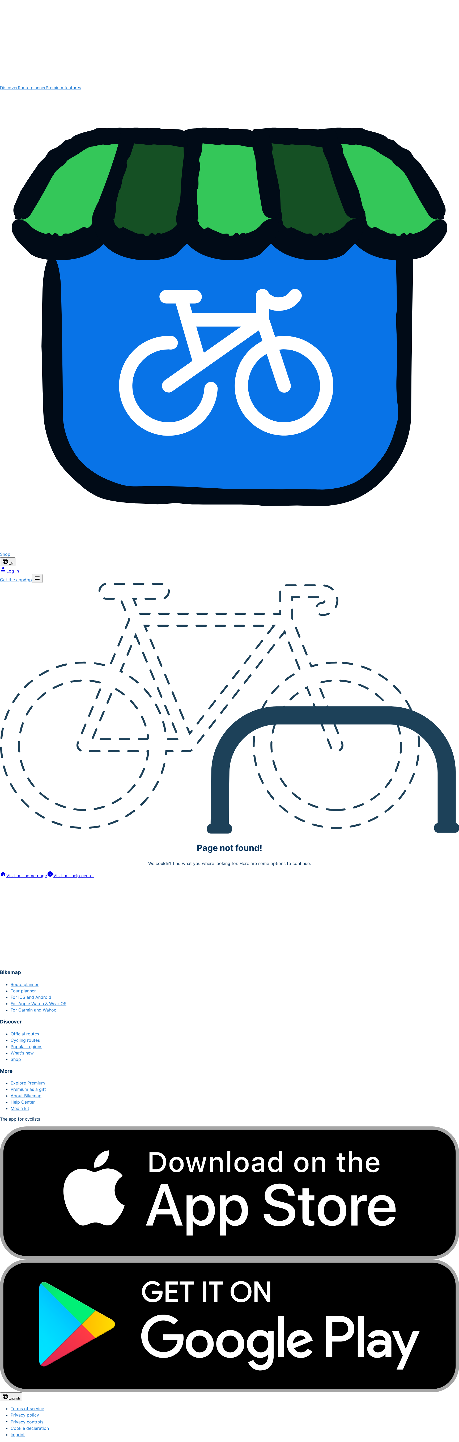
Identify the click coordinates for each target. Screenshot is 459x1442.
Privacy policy (25, 1415)
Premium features (63, 87)
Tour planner (23, 990)
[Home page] (229, 42)
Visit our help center (73, 875)
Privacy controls (27, 1421)
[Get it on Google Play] (229, 1325)
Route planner (32, 87)
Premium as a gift (28, 1089)
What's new (22, 1053)
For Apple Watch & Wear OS (38, 1003)
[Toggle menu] (37, 578)
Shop (16, 1059)
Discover (9, 87)
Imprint (18, 1434)
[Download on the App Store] (229, 1192)
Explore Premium (28, 1083)
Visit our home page (26, 875)
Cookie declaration (30, 1428)
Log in (12, 571)
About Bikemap (26, 1095)
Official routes (25, 1033)
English (14, 1398)
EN (10, 563)
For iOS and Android (31, 997)
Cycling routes (25, 1040)
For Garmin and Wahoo (34, 1010)
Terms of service (27, 1408)
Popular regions (26, 1046)
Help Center (23, 1102)
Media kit (20, 1108)
